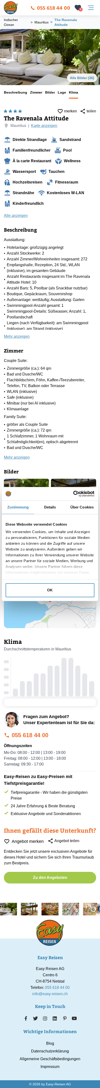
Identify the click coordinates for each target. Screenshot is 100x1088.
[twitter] (35, 1018)
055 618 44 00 (53, 7)
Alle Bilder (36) (82, 78)
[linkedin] (55, 1018)
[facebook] (26, 1018)
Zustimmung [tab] (18, 507)
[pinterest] (64, 1018)
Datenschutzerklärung (50, 1051)
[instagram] (45, 1018)
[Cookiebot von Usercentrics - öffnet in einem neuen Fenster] (73, 494)
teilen (91, 111)
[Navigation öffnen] (90, 7)
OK (50, 590)
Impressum (50, 1067)
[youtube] (74, 1018)
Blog (50, 1043)
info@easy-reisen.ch (50, 994)
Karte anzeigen (44, 126)
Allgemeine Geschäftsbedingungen (50, 1059)
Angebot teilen (66, 841)
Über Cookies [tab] (82, 507)
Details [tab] (50, 507)
